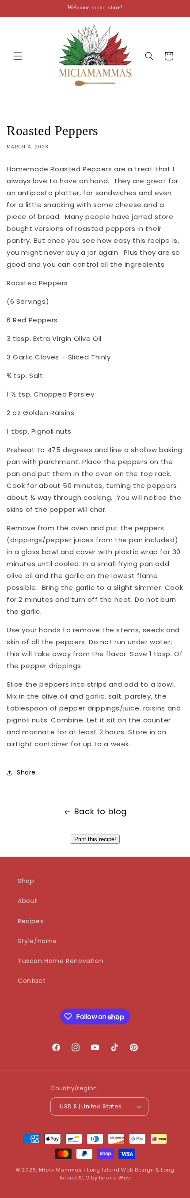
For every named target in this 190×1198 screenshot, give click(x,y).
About (28, 900)
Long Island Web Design (120, 1169)
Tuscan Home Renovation (60, 960)
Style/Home (37, 941)
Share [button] (26, 772)
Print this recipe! (95, 839)
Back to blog (100, 811)
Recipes (30, 921)
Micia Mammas (60, 1169)
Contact (32, 980)
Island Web (114, 1177)
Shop (26, 881)
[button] (17, 56)
